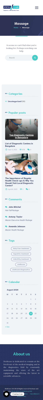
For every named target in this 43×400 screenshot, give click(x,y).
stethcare (21, 264)
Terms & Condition (21, 394)
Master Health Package (14, 230)
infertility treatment (21, 259)
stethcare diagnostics (21, 269)
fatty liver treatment (21, 248)
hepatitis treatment (21, 254)
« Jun (7, 327)
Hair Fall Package (12, 210)
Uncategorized (14, 101)
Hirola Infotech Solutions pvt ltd (21, 391)
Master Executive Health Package (18, 220)
